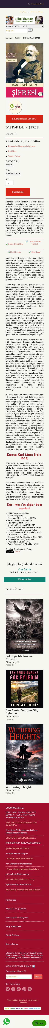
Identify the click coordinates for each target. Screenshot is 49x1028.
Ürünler (17, 38)
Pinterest (24, 989)
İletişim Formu (12, 944)
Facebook (13, 989)
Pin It (17, 551)
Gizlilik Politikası (12, 935)
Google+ (30, 989)
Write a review (24, 579)
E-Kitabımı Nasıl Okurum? (24, 119)
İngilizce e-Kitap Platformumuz (19, 884)
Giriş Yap (23, 12)
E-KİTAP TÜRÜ (12, 161)
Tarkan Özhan (14, 156)
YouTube (19, 989)
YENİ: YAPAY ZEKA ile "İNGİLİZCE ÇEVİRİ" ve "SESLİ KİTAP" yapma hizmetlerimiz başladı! (21, 815)
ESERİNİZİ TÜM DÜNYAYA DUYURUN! (23, 843)
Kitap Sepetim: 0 (37, 4)
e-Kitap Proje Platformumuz (17, 874)
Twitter (8, 989)
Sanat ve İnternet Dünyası (17, 853)
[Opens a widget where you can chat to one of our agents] (39, 1023)
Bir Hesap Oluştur (37, 12)
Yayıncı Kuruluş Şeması (16, 909)
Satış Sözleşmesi (13, 926)
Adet (8, 179)
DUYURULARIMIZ (15, 808)
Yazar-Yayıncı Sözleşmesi (17, 917)
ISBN (8, 170)
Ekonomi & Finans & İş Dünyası (22, 146)
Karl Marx (12, 151)
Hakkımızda (11, 900)
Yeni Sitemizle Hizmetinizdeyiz (19, 864)
